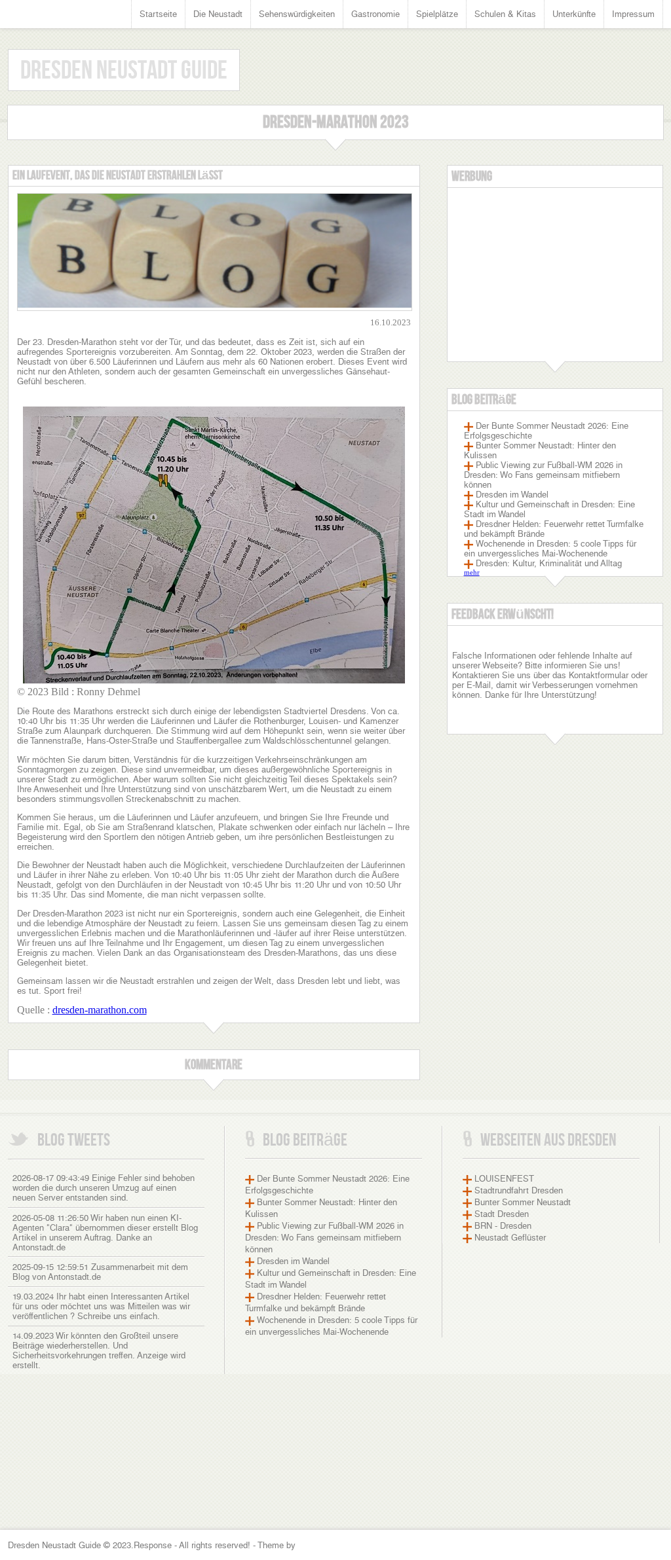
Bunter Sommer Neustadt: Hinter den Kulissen (540, 450)
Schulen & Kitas (505, 14)
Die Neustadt (217, 14)
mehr (472, 572)
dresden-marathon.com (99, 1009)
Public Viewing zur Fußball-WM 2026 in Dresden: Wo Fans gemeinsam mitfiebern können (543, 475)
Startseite (158, 14)
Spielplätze (437, 14)
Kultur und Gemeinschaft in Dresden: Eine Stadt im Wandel (549, 509)
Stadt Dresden (501, 1214)
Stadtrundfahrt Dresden (518, 1190)
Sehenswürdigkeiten (297, 14)
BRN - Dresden (502, 1226)
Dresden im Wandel (512, 494)
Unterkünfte (574, 14)
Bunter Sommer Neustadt (522, 1202)
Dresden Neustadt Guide (123, 70)
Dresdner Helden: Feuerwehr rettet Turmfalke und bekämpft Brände (553, 529)
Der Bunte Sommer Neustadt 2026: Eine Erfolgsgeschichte (546, 431)
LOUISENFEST (504, 1179)
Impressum (633, 14)
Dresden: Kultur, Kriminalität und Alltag (549, 563)
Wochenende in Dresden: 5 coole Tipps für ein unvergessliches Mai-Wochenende (550, 548)
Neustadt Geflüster (510, 1238)
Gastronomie (375, 14)
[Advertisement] (555, 279)
